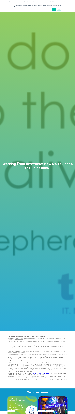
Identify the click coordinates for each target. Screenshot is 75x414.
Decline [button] (59, 9)
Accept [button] (54, 9)
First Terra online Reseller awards (40, 373)
